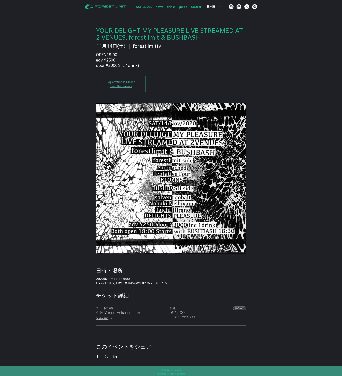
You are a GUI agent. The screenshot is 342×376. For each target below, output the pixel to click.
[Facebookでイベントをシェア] (97, 356)
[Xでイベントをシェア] (106, 356)
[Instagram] (231, 6)
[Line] (254, 6)
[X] (246, 6)
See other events (121, 86)
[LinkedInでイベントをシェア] (115, 356)
